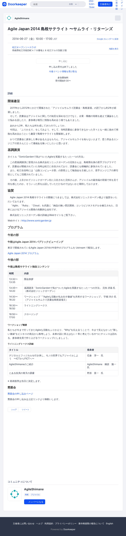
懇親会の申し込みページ (20, 393)
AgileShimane (22, 18)
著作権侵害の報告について (91, 523)
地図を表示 (113, 49)
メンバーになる (35, 501)
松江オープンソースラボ (24, 47)
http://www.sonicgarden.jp (36, 220)
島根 (26, 495)
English (109, 523)
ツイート (25, 409)
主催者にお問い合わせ (23, 523)
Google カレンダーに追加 (107, 39)
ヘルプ (39, 523)
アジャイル (35, 495)
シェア (14, 409)
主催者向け (105, 4)
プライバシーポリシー (66, 523)
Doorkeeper (69, 529)
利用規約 (49, 523)
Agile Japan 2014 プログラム (23, 253)
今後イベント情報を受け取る (63, 71)
